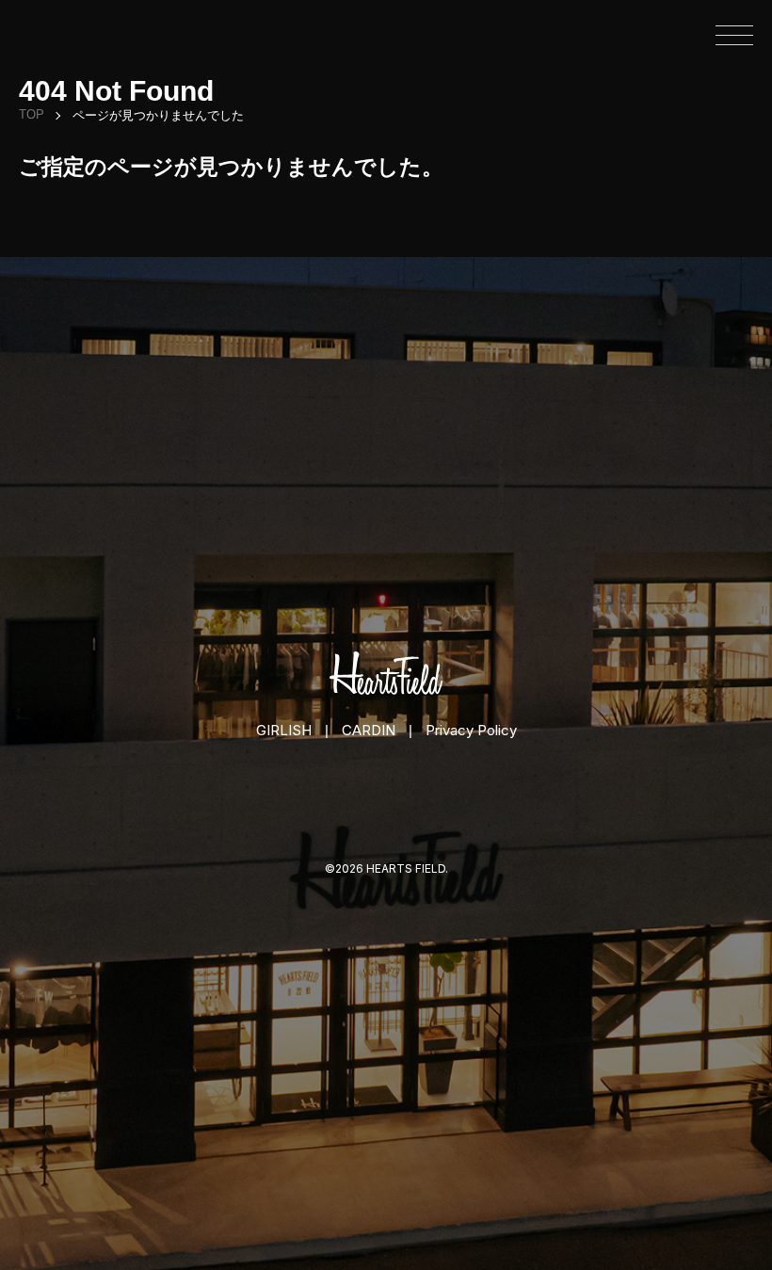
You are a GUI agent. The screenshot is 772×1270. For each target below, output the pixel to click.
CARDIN (368, 730)
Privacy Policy (471, 730)
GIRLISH (284, 730)
